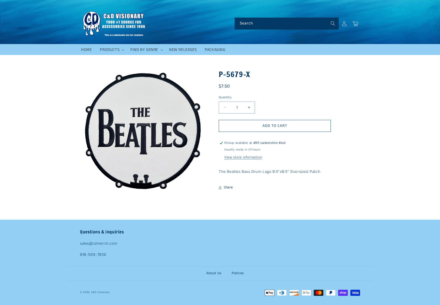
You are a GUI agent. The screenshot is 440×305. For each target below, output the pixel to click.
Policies (238, 273)
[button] (111, 50)
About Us (214, 273)
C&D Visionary (100, 292)
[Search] (332, 23)
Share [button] (228, 187)
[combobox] (286, 23)
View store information (243, 157)
